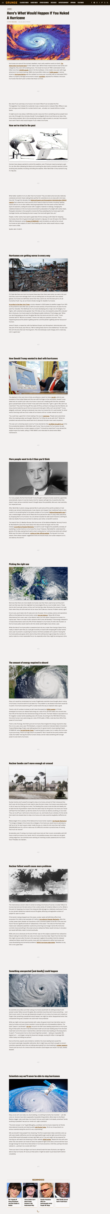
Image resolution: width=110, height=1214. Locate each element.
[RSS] (107, 2)
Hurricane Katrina (20, 74)
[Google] (104, 2)
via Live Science (42, 615)
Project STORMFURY (32, 221)
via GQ (53, 397)
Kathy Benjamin (12, 21)
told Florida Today (40, 1127)
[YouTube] (94, 2)
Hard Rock (34, 2)
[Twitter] (99, 2)
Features (81, 2)
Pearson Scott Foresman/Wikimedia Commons (56, 159)
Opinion (73, 2)
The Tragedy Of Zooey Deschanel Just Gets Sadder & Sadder (13, 1202)
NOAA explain (51, 709)
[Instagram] (97, 2)
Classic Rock (24, 2)
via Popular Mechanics (59, 821)
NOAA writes (47, 1139)
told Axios (46, 416)
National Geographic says (57, 512)
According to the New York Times (19, 304)
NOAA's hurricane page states (46, 942)
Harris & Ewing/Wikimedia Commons (59, 493)
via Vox (29, 1026)
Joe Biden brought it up (56, 424)
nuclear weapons (62, 1045)
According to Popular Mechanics (49, 919)
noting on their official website (39, 533)
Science (9, 9)
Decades (53, 2)
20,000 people (23, 70)
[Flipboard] (102, 2)
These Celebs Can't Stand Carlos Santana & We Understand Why (29, 1202)
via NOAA (42, 76)
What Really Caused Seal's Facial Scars (62, 1201)
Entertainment (63, 2)
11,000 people (53, 72)
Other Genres (44, 2)
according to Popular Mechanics (24, 527)
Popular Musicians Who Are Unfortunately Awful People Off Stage (46, 1202)
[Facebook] (91, 2)
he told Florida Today (27, 730)
